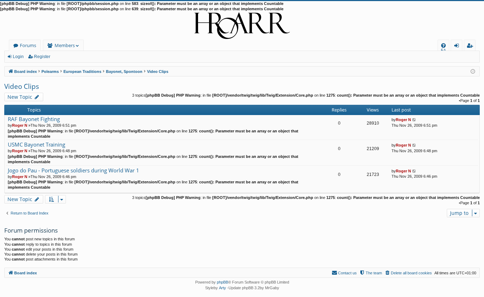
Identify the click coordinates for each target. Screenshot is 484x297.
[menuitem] (443, 45)
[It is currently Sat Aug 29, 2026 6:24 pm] (473, 71)
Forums (28, 45)
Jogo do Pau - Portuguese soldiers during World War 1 (73, 170)
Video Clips (21, 86)
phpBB (222, 282)
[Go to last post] (414, 119)
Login (18, 56)
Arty (222, 288)
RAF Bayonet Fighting (34, 119)
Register (42, 56)
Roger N (19, 125)
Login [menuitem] (458, 46)
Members (65, 45)
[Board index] (242, 26)
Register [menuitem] (471, 46)
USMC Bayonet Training (36, 144)
